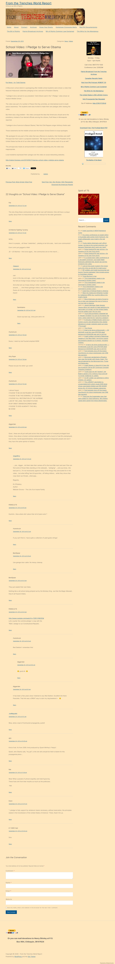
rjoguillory (16, 456)
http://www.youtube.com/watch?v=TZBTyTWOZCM (26, 618)
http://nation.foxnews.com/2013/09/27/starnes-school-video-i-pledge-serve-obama (35, 160)
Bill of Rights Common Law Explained (60, 31)
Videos (71, 41)
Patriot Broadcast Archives (33, 31)
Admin (46, 174)
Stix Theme (31, 956)
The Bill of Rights (13, 31)
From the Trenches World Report (28, 3)
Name (8, 882)
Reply (10, 221)
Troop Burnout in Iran (90, 276)
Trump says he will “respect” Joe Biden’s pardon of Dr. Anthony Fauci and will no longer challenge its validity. (92, 374)
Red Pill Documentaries (88, 27)
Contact (24, 27)
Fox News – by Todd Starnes (15, 82)
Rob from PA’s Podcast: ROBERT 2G (93, 82)
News (66, 41)
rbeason (16, 266)
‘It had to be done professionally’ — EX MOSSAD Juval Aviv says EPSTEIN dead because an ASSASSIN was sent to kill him (93, 332)
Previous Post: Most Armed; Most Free (19, 182)
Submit (106, 220)
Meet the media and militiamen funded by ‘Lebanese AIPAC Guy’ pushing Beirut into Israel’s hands (93, 295)
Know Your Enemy (46, 27)
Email (8, 891)
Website (9, 899)
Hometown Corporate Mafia (66, 27)
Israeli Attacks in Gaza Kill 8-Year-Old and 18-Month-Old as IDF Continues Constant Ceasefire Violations (93, 367)
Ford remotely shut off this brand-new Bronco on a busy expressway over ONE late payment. (93, 353)
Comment (10, 871)
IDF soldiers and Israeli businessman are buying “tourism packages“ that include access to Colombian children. (93, 272)
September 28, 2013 (17, 41)
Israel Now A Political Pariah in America (95, 291)
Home (9, 27)
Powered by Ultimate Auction (107, 963)
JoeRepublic (13, 714)
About (16, 27)
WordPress (18, 956)
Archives (33, 27)
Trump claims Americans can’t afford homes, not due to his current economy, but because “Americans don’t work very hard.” (92, 245)
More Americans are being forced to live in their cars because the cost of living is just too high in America (93, 301)
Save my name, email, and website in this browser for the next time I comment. (32, 907)
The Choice (88, 328)
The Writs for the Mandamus (87, 31)
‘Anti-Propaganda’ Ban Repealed (94, 99)
